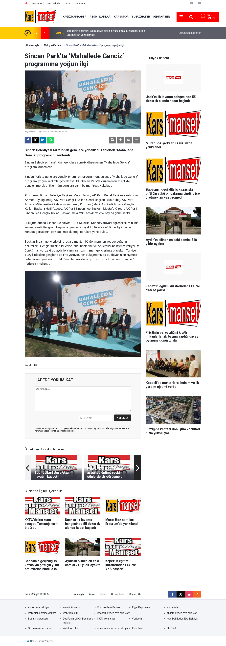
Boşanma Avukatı (38, 618)
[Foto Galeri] (199, 3)
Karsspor (121, 16)
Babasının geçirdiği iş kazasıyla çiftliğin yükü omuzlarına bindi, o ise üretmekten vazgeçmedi (106, 32)
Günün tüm (190, 32)
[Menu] (181, 17)
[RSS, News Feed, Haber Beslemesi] (197, 594)
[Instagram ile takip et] (189, 594)
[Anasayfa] (26, 3)
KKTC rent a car (106, 618)
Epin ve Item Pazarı (108, 607)
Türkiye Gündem (53, 45)
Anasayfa (34, 45)
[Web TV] (191, 3)
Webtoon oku (70, 628)
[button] (120, 140)
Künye (92, 594)
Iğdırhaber (161, 16)
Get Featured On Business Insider (78, 620)
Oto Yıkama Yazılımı (39, 628)
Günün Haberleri (53, 3)
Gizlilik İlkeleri (118, 594)
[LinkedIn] (43, 140)
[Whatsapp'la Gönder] (50, 140)
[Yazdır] (112, 140)
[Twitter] (35, 140)
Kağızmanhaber (74, 16)
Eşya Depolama (141, 607)
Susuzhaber (141, 16)
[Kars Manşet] (40, 16)
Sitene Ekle (79, 3)
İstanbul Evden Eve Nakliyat (182, 618)
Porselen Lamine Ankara (42, 613)
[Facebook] (28, 140)
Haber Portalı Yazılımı (41, 641)
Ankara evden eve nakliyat (182, 613)
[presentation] (36, 33)
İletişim (103, 594)
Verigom (137, 618)
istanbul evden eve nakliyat (113, 613)
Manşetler (37, 3)
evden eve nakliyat (38, 607)
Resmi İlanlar (100, 16)
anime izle (173, 607)
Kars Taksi (138, 628)
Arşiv (67, 3)
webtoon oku (70, 613)
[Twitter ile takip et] (181, 594)
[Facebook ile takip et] (172, 594)
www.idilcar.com (72, 607)
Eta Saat (171, 628)
